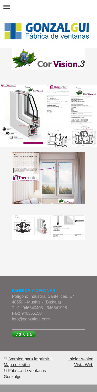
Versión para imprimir (29, 359)
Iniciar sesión (80, 359)
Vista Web (83, 364)
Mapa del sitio (17, 364)
